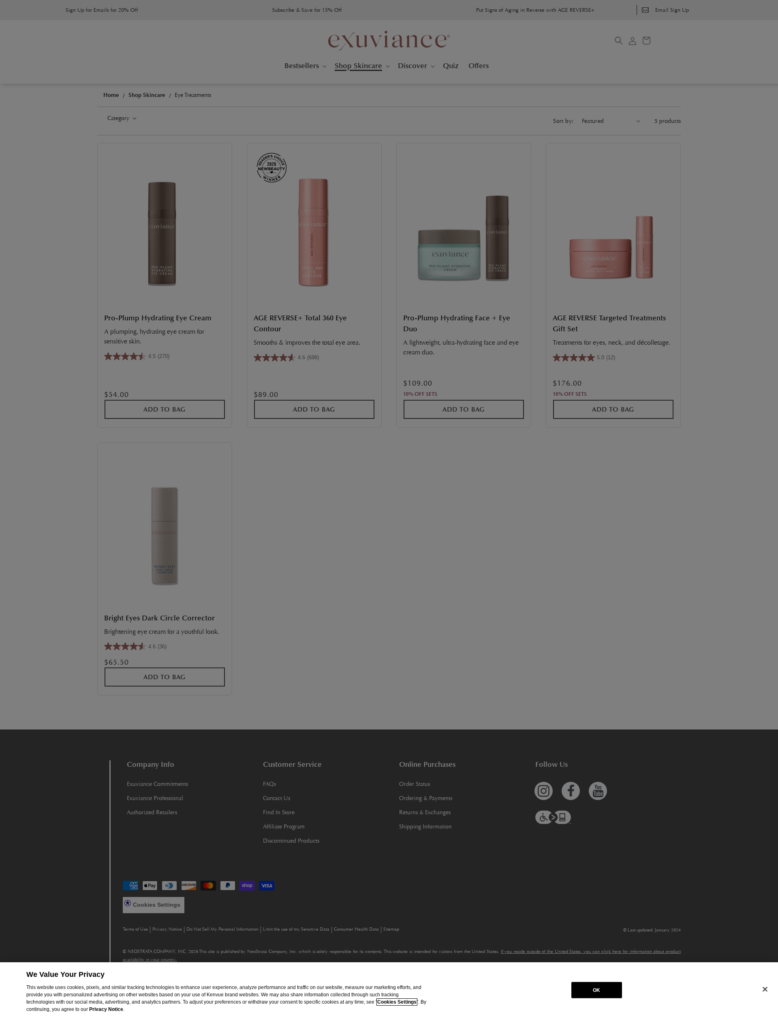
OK (596, 990)
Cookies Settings (397, 1002)
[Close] (765, 989)
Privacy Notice (106, 1009)
